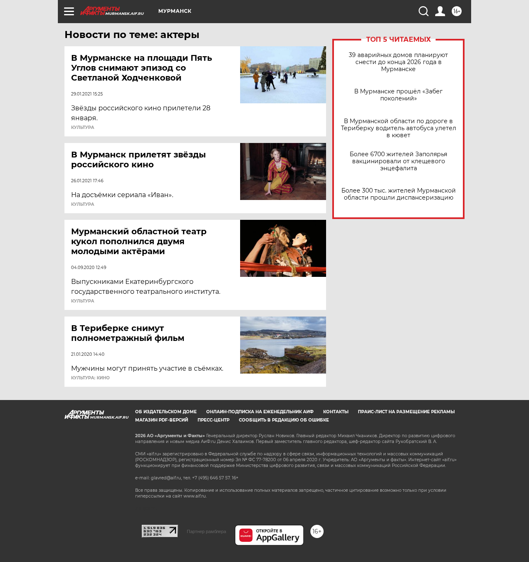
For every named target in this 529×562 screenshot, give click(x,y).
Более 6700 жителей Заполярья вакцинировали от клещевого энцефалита (398, 161)
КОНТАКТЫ (335, 411)
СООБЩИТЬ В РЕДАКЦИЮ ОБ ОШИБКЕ (284, 420)
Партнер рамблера (206, 531)
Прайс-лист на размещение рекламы (406, 411)
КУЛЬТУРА (82, 128)
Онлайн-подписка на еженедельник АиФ (260, 411)
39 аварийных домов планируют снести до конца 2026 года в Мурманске (398, 62)
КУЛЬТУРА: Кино (90, 378)
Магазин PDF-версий (161, 420)
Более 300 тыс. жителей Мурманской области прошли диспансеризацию (398, 194)
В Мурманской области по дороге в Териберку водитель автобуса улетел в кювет (398, 128)
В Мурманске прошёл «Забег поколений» (398, 95)
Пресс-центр (213, 420)
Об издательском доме (166, 411)
